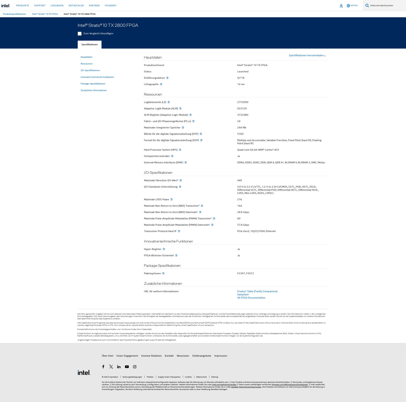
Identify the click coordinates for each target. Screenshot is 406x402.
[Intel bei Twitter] (111, 367)
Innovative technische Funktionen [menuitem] (97, 77)
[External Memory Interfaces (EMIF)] (185, 162)
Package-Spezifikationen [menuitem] (93, 83)
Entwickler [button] (76, 5)
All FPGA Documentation (251, 297)
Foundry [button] (111, 5)
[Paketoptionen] (163, 273)
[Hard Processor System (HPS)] (180, 149)
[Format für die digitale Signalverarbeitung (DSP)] (201, 140)
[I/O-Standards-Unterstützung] (180, 186)
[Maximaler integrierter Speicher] (183, 127)
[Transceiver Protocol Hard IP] (179, 231)
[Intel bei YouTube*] (127, 367)
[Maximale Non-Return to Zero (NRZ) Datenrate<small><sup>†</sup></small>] (200, 212)
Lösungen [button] (57, 5)
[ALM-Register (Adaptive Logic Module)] (190, 114)
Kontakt (169, 355)
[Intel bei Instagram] (134, 367)
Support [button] (40, 5)
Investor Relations (151, 355)
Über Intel (107, 355)
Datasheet (243, 294)
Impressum (220, 355)
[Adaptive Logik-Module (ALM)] (180, 108)
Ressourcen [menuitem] (87, 63)
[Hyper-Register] (164, 249)
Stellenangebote (201, 355)
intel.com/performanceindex (224, 384)
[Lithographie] (161, 84)
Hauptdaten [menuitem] (86, 57)
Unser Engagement (127, 355)
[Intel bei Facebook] (103, 367)
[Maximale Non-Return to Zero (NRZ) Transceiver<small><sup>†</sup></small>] (202, 205)
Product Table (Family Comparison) (257, 291)
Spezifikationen (90, 44)
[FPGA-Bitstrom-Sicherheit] (176, 255)
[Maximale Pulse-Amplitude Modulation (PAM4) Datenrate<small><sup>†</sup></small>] (212, 224)
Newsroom (183, 355)
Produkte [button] (22, 5)
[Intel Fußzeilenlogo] (84, 372)
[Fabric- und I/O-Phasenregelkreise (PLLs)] (193, 121)
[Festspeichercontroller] (172, 156)
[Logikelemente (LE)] (168, 102)
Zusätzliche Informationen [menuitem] (94, 90)
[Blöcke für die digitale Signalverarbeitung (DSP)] (201, 134)
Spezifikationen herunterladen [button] (306, 55)
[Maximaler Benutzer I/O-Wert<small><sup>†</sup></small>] (180, 180)
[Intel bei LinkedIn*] (119, 367)
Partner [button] (94, 5)
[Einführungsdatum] (167, 77)
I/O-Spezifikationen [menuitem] (90, 70)
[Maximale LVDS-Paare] (171, 199)
